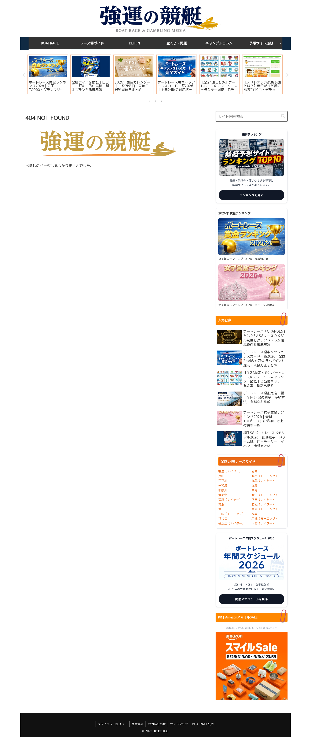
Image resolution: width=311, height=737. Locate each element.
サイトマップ (179, 724)
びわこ (222, 518)
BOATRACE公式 (203, 724)
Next (287, 75)
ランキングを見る (251, 195)
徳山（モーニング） (265, 495)
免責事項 (137, 724)
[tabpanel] (48, 74)
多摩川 (222, 490)
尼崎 (254, 471)
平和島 (222, 485)
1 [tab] (149, 101)
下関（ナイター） (263, 500)
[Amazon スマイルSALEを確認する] (252, 666)
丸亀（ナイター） (263, 481)
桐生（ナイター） (230, 471)
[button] (283, 116)
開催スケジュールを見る (251, 599)
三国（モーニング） (231, 514)
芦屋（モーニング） (265, 509)
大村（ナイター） (263, 523)
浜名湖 (222, 495)
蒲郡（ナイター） (230, 500)
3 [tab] (162, 101)
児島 (254, 485)
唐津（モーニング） (265, 518)
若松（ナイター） (263, 504)
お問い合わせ (157, 724)
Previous (23, 75)
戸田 (221, 476)
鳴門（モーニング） (265, 476)
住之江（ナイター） (231, 523)
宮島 (254, 490)
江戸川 (222, 481)
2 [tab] (155, 101)
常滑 (221, 504)
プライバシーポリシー (112, 724)
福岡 (254, 514)
